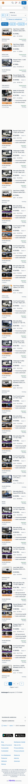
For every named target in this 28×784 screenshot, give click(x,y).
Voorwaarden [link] (5, 748)
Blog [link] (2, 742)
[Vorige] (6, 684)
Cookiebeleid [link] (4, 751)
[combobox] (12, 7)
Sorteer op (12, 12)
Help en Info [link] (17, 745)
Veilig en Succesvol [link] (6, 745)
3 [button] (17, 683)
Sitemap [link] (3, 764)
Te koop (20, 24)
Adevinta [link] (16, 758)
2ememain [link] (17, 761)
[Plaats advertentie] (23, 3)
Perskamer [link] (4, 758)
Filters (6, 24)
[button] (16, 3)
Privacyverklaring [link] (18, 748)
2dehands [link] (4, 761)
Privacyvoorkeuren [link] (19, 751)
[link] (3, 3)
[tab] (3, 15)
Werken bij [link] (17, 755)
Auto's (11, 24)
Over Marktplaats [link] (6, 755)
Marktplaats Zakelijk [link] (19, 742)
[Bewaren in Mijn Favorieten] (10, 30)
